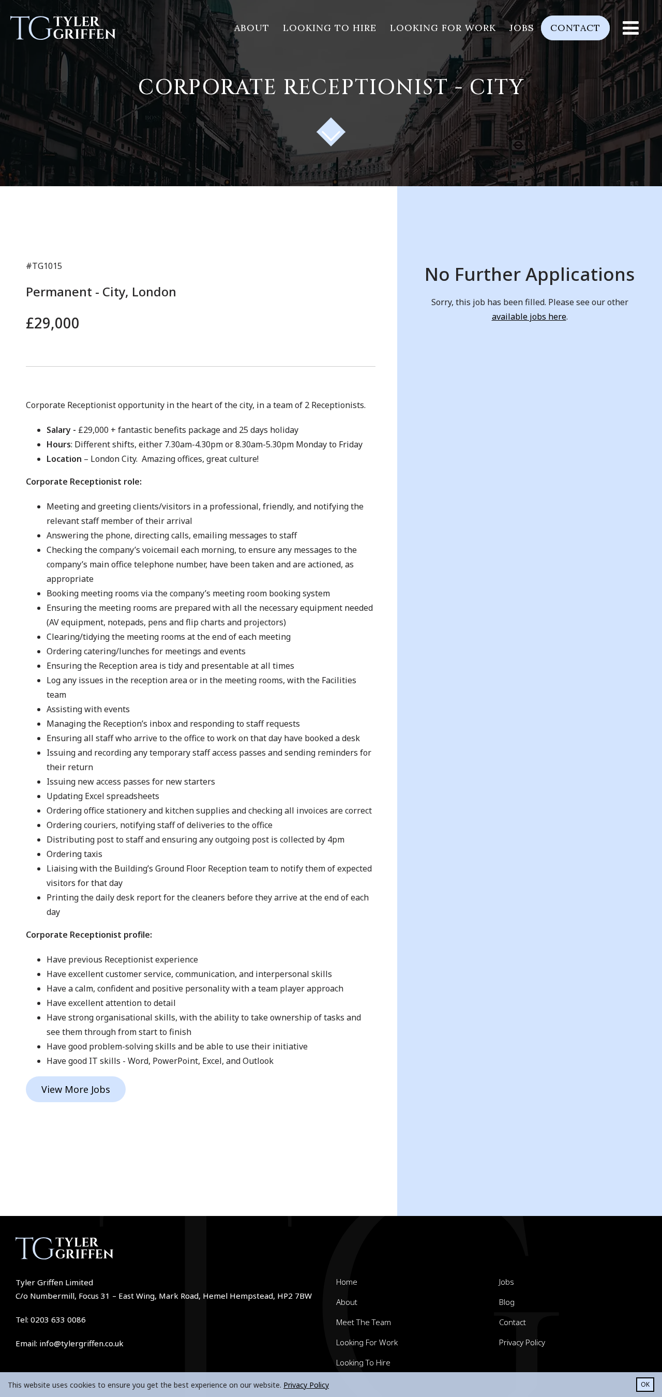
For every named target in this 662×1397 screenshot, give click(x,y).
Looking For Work (367, 1342)
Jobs (521, 28)
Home (346, 1281)
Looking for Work (443, 28)
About (251, 28)
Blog (507, 1302)
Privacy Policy (522, 1342)
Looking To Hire (363, 1362)
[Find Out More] (331, 132)
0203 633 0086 (58, 1319)
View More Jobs (75, 1089)
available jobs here (529, 316)
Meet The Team (363, 1322)
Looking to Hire (330, 28)
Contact (575, 28)
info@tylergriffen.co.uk (81, 1343)
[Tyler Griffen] (68, 28)
